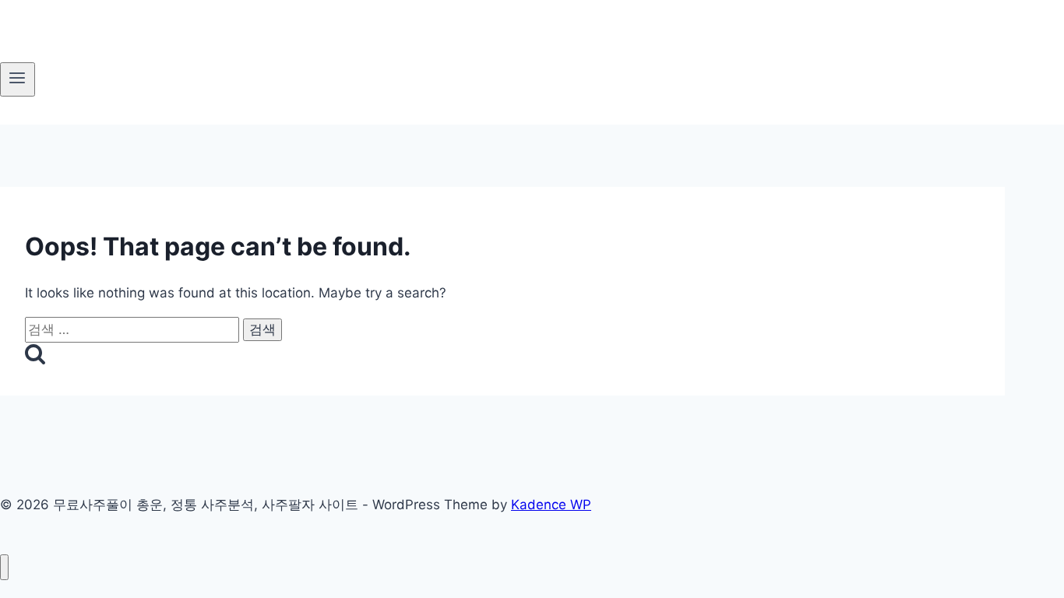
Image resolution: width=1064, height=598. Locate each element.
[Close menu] (4, 567)
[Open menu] (17, 79)
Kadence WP (551, 504)
